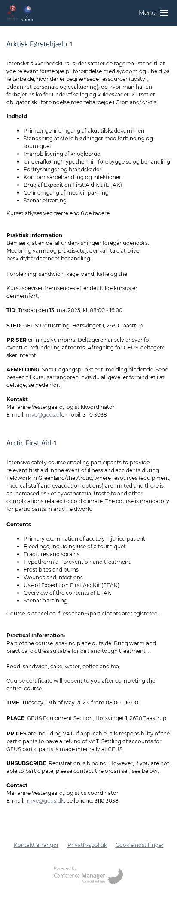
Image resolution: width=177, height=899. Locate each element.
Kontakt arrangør (36, 845)
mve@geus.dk (44, 414)
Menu (147, 13)
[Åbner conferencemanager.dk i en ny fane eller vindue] (88, 876)
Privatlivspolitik (87, 845)
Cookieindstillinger (140, 845)
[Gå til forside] (19, 13)
